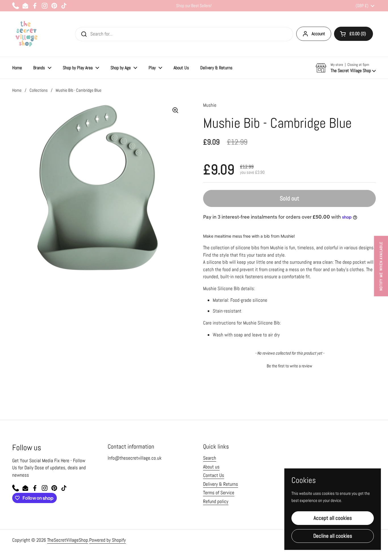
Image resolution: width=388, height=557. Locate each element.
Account (318, 34)
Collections (39, 90)
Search (209, 458)
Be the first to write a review (289, 365)
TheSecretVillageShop (67, 540)
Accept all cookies (333, 518)
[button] (353, 34)
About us (211, 467)
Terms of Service (218, 492)
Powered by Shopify (107, 540)
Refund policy (215, 501)
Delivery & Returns (220, 484)
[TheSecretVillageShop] (26, 34)
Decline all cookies (332, 535)
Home (17, 90)
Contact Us (213, 475)
